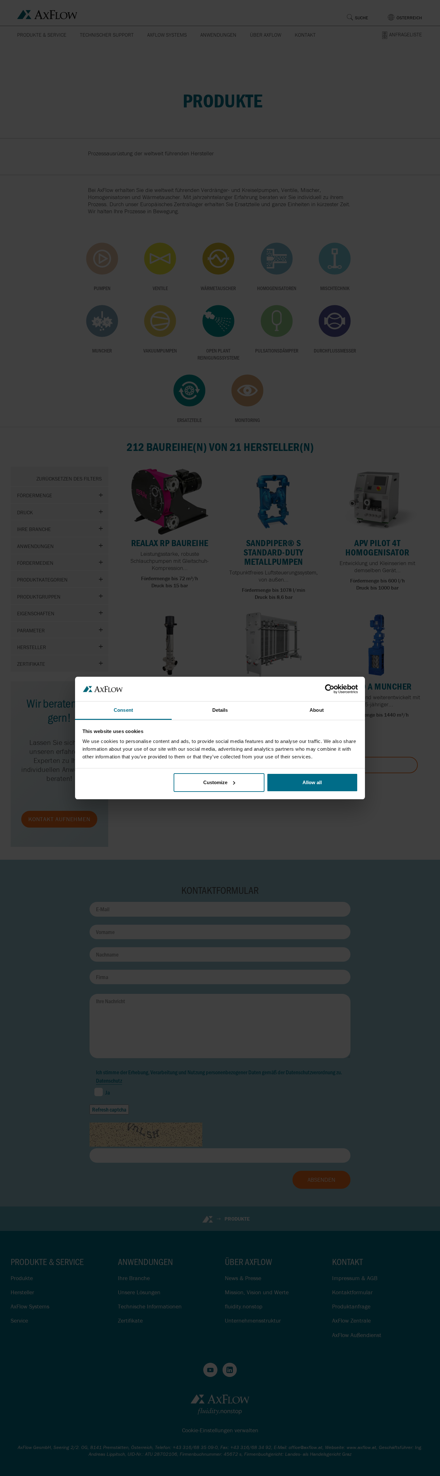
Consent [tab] (123, 710)
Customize (215, 782)
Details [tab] (220, 710)
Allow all (312, 782)
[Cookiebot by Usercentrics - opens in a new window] (329, 689)
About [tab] (317, 710)
